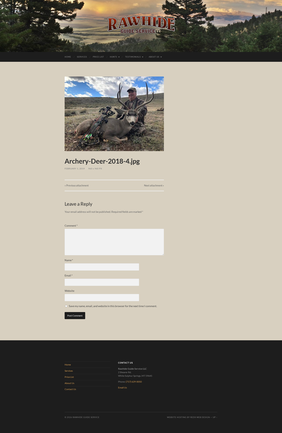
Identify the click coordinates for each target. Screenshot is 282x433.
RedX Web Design (200, 417)
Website (69, 290)
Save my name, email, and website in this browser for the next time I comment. (113, 306)
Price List (98, 57)
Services (82, 57)
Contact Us (70, 389)
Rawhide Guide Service (86, 417)
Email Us (122, 387)
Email (69, 275)
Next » (154, 185)
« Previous (77, 185)
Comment (71, 225)
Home (68, 57)
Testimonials (133, 57)
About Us (154, 57)
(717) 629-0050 (134, 381)
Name (69, 260)
